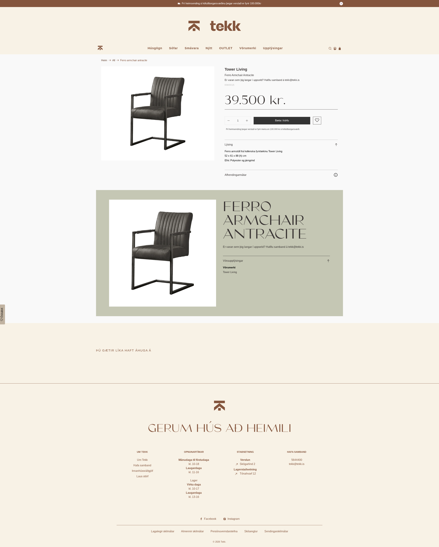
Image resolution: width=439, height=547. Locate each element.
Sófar (173, 48)
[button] (317, 120)
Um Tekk (142, 459)
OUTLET (226, 48)
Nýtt (209, 48)
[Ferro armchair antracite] (157, 113)
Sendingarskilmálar (276, 531)
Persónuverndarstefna (224, 531)
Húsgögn (155, 48)
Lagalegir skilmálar (162, 531)
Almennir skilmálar (192, 531)
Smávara (192, 48)
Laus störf (142, 476)
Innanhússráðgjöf (142, 470)
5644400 (296, 459)
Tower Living (236, 69)
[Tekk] (219, 26)
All (113, 60)
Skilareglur (251, 531)
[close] (341, 3)
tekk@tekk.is (296, 464)
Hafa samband (142, 465)
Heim (104, 60)
